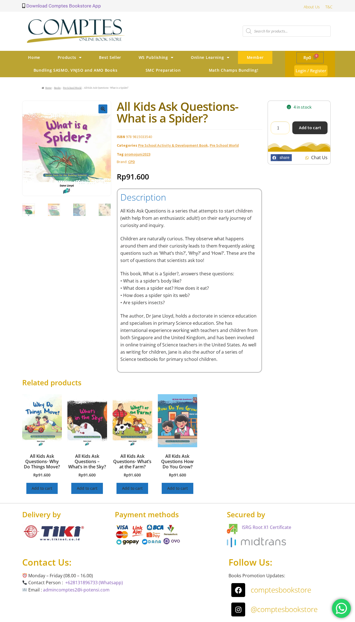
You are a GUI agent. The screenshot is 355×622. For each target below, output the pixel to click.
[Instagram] (238, 609)
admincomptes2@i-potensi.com (76, 590)
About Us (312, 6)
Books (57, 87)
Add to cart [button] (42, 488)
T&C (329, 6)
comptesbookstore (281, 590)
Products (67, 57)
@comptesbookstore (284, 609)
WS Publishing (153, 57)
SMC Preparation (163, 70)
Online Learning (207, 57)
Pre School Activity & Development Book (173, 145)
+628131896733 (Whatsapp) (94, 582)
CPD (131, 161)
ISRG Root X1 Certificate (266, 527)
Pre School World (72, 87)
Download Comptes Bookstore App (63, 6)
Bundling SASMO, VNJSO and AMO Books (76, 70)
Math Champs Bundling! (233, 70)
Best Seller (110, 57)
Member (255, 57)
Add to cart (310, 127)
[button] (102, 108)
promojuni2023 (137, 154)
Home (34, 57)
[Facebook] (238, 590)
